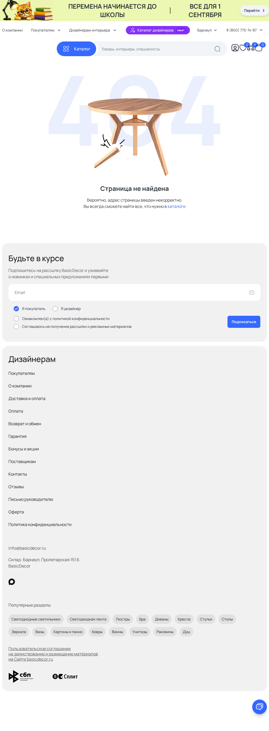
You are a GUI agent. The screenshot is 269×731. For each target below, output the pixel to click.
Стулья (206, 619)
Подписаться (244, 321)
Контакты (17, 474)
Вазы (39, 631)
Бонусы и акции (23, 449)
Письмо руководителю (30, 499)
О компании (20, 386)
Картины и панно (68, 631)
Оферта (16, 512)
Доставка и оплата (26, 398)
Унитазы (139, 631)
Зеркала (19, 631)
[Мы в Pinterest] (22, 582)
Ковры (97, 631)
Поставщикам (22, 461)
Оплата (15, 411)
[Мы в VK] (33, 582)
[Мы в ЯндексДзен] (44, 582)
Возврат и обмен (24, 424)
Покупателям (21, 373)
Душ (186, 631)
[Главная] (29, 49)
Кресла (184, 619)
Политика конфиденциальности (39, 524)
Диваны (161, 619)
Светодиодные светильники (36, 619)
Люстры (123, 619)
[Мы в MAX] (11, 582)
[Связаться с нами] (259, 707)
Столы (227, 619)
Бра (142, 619)
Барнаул (204, 30)
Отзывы (16, 487)
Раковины (165, 631)
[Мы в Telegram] (54, 582)
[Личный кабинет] (235, 49)
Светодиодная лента (88, 619)
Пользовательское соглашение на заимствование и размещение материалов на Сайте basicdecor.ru (53, 654)
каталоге (176, 206)
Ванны (117, 631)
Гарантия (17, 436)
